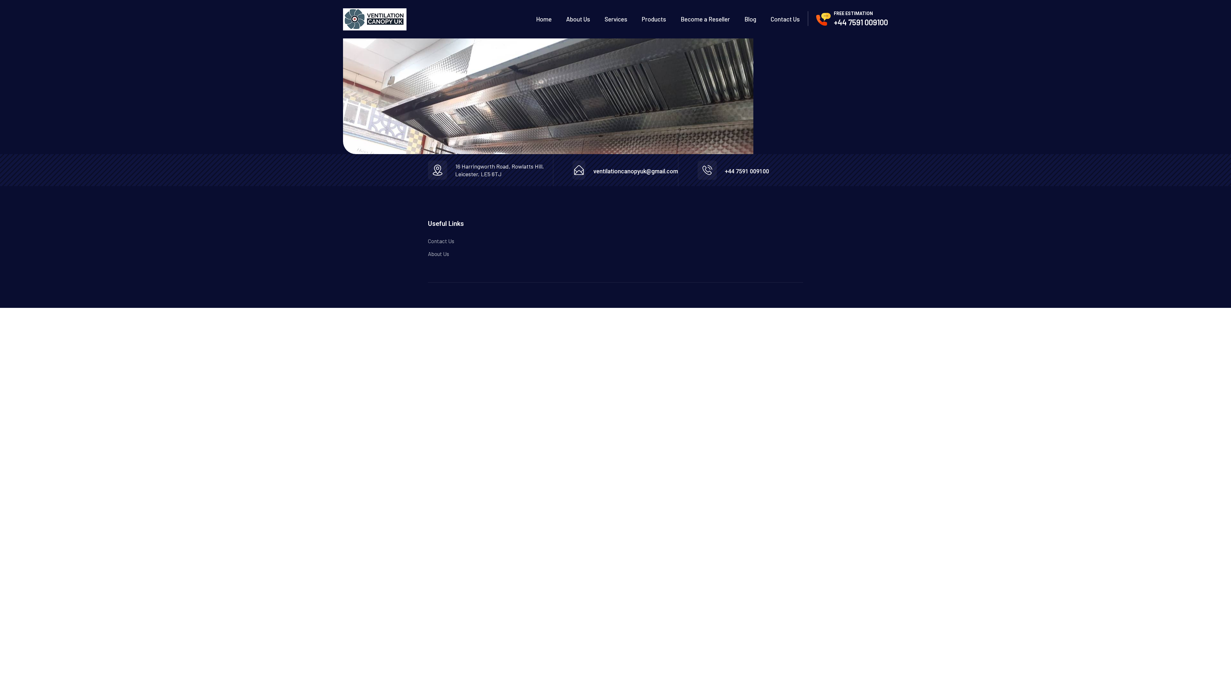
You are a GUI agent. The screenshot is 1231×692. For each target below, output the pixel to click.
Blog (750, 19)
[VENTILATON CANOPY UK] (374, 19)
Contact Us (785, 19)
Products (654, 19)
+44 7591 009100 (861, 22)
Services (616, 19)
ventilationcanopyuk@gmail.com (635, 171)
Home (544, 19)
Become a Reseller (705, 19)
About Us (578, 19)
